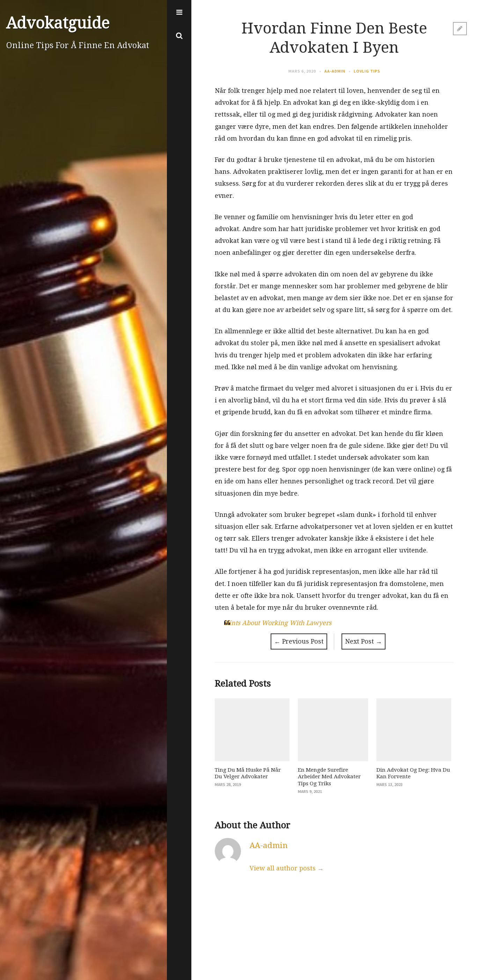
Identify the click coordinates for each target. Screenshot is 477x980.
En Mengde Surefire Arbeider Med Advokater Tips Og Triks (329, 777)
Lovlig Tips (367, 71)
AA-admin (334, 71)
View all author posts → (287, 868)
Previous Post (299, 641)
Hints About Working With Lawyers (277, 622)
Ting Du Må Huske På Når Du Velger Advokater (248, 773)
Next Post (363, 641)
